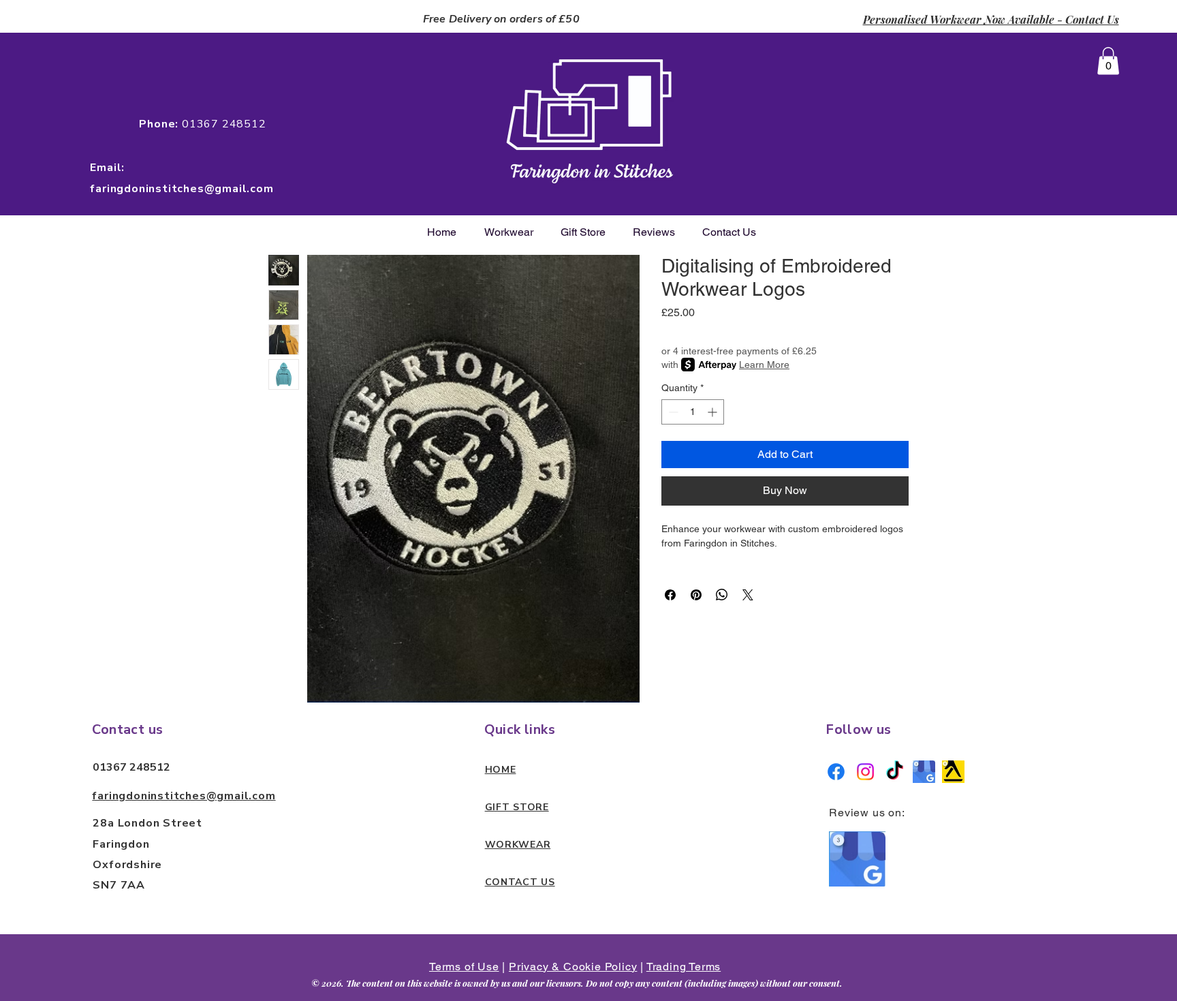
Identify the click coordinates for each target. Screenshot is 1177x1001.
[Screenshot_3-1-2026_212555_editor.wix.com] (953, 771)
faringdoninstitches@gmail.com (183, 795)
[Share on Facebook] (670, 595)
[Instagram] (865, 771)
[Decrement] (671, 412)
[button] (1108, 61)
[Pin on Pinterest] (696, 595)
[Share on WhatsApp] (722, 595)
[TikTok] (894, 771)
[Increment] (713, 412)
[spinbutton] (692, 412)
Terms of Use (464, 966)
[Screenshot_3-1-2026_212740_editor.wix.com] (924, 771)
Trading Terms (683, 966)
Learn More (764, 364)
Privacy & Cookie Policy (573, 966)
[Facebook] (836, 771)
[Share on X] (748, 595)
